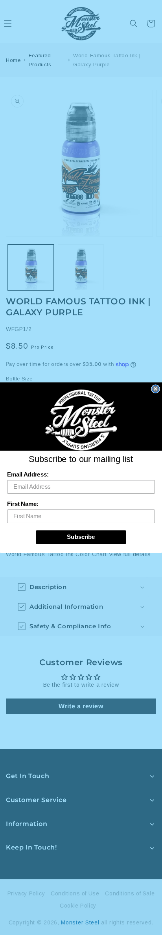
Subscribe (81, 537)
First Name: (23, 504)
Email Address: (27, 474)
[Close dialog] (155, 388)
